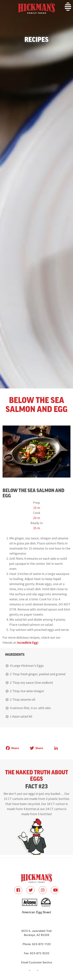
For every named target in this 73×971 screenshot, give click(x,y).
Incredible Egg (27, 642)
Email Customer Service (36, 962)
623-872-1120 (41, 944)
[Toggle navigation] (2, 20)
